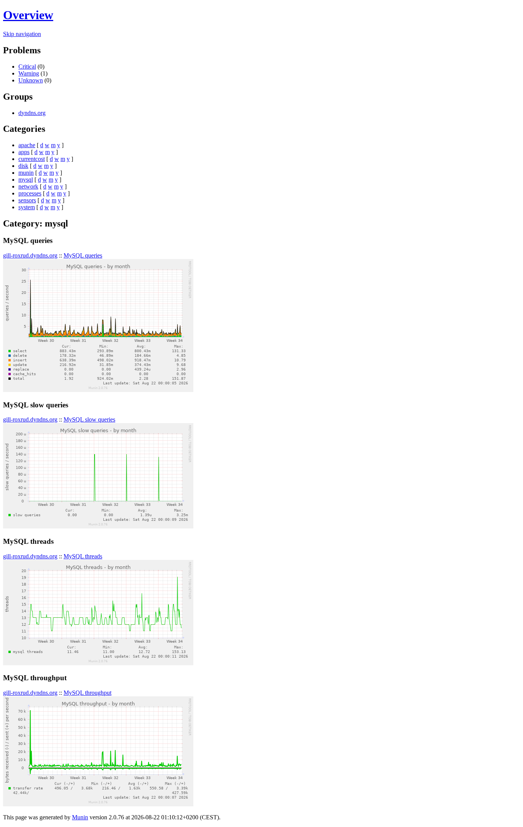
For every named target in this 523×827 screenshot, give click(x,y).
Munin (80, 817)
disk (23, 165)
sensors (27, 200)
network (28, 186)
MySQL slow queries (89, 419)
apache (26, 145)
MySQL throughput (87, 692)
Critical (27, 66)
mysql (25, 179)
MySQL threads (83, 556)
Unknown (30, 80)
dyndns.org (32, 113)
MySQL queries (83, 255)
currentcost (31, 159)
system (26, 207)
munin (26, 172)
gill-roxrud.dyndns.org (30, 255)
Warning (28, 73)
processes (29, 193)
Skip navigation (22, 34)
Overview (28, 15)
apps (23, 152)
